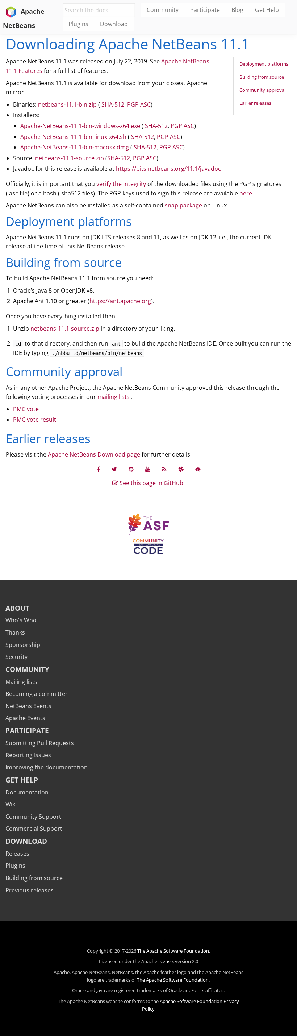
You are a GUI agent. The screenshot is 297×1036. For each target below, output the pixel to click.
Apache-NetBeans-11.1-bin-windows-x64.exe (80, 126)
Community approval (262, 90)
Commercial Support (33, 829)
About (17, 608)
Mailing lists (21, 682)
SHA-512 (112, 104)
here (245, 193)
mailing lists (113, 397)
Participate (27, 730)
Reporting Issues (28, 755)
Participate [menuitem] (205, 10)
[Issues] (197, 469)
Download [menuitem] (114, 24)
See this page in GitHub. (151, 483)
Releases (17, 854)
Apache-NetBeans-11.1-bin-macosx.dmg (74, 147)
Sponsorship (22, 645)
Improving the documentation (46, 767)
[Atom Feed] (164, 469)
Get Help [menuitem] (267, 10)
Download (26, 841)
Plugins (15, 866)
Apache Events (25, 718)
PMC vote (26, 409)
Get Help (21, 780)
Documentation (27, 792)
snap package (183, 205)
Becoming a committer (36, 694)
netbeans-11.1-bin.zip (67, 104)
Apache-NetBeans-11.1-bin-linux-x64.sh (73, 137)
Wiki (11, 804)
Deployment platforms (263, 64)
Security (16, 657)
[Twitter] (114, 469)
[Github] (131, 469)
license (165, 961)
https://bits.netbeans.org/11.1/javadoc (168, 169)
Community (27, 669)
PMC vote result (34, 420)
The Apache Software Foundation (173, 951)
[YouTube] (147, 469)
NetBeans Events (28, 706)
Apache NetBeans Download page (94, 454)
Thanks (15, 632)
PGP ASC (139, 104)
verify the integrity (121, 184)
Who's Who (21, 620)
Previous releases (29, 890)
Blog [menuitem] (237, 10)
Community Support (33, 817)
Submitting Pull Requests (39, 743)
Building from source (261, 77)
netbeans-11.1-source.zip (69, 158)
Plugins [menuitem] (78, 24)
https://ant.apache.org (120, 301)
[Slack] (180, 469)
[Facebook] (98, 469)
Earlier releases (255, 103)
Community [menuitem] (163, 10)
